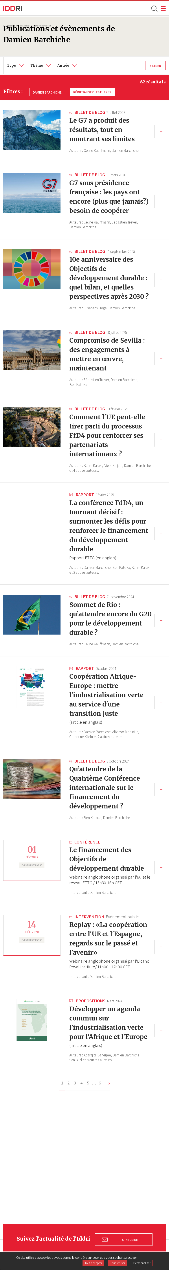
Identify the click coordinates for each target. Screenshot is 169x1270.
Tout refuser (117, 1263)
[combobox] (15, 65)
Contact (25, 25)
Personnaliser (141, 1263)
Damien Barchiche (42, 25)
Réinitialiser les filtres (92, 92)
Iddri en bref (12, 25)
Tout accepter (93, 1263)
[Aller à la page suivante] (107, 1083)
